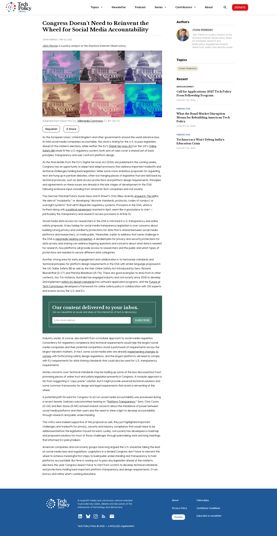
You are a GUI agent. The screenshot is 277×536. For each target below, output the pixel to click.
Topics (95, 7)
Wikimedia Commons (90, 120)
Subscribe (142, 320)
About (209, 7)
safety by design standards (78, 281)
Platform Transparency (121, 401)
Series (159, 7)
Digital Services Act (121, 146)
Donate (240, 7)
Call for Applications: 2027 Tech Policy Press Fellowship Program (203, 93)
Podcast (140, 7)
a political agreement (78, 209)
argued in (144, 196)
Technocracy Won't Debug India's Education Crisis (200, 141)
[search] (225, 7)
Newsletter (119, 7)
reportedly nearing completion (73, 239)
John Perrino (50, 45)
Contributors (183, 7)
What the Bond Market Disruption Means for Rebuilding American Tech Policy (203, 117)
